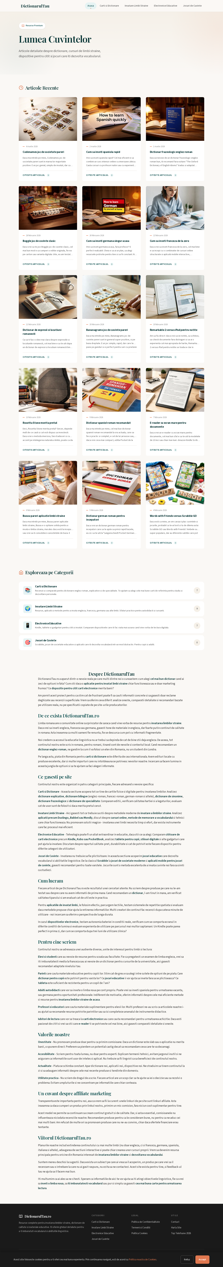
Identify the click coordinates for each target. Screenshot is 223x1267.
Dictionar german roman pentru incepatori (105, 518)
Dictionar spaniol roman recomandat (108, 423)
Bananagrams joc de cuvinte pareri (107, 330)
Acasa (91, 5)
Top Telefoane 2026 (181, 1233)
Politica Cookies (139, 1233)
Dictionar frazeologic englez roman (171, 152)
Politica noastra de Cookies (142, 1259)
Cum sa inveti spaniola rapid (103, 152)
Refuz (187, 1259)
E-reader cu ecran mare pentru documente (168, 425)
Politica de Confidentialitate (145, 1222)
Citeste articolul (34, 175)
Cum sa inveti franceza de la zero (169, 241)
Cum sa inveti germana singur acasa (107, 241)
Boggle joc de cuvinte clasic (39, 241)
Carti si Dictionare (109, 5)
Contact (175, 1222)
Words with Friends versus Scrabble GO (173, 516)
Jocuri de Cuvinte (192, 5)
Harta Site (176, 1227)
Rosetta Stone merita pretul (40, 423)
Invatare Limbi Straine (136, 5)
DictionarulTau (35, 5)
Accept (202, 1259)
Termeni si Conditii (140, 1227)
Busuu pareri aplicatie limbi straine (44, 516)
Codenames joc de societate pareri (43, 152)
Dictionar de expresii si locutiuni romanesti (42, 332)
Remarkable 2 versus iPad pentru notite (173, 330)
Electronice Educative (165, 5)
